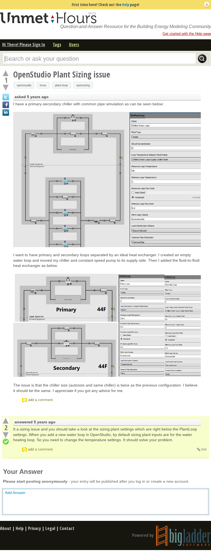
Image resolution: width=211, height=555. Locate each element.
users (74, 45)
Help (125, 4)
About (5, 528)
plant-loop (61, 85)
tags (57, 45)
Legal (50, 528)
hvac (43, 85)
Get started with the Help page (187, 34)
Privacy (34, 528)
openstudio (24, 85)
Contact (67, 528)
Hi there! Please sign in (23, 45)
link (204, 449)
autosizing (83, 85)
